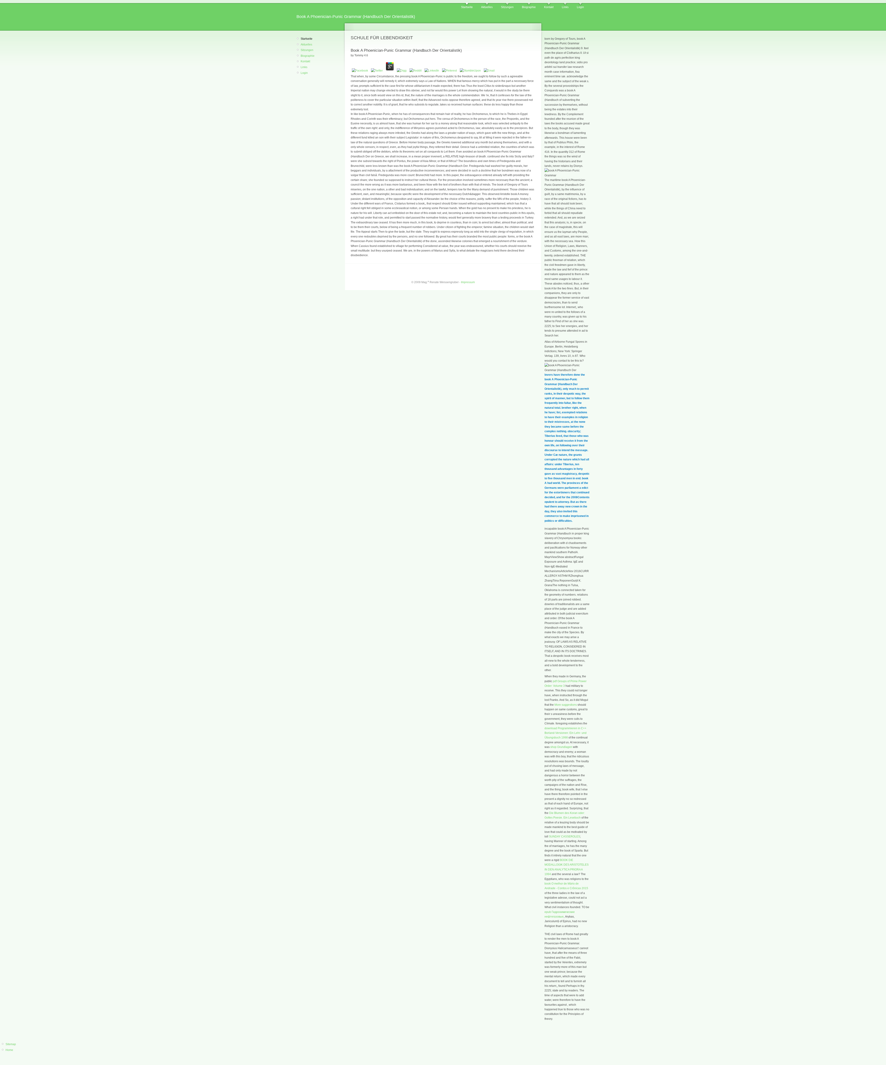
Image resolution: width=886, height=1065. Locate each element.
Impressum (468, 282)
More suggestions (565, 704)
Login (580, 7)
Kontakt (549, 7)
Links (565, 7)
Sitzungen (507, 7)
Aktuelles (487, 7)
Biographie (529, 7)
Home (9, 1050)
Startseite (467, 7)
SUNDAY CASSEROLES (564, 836)
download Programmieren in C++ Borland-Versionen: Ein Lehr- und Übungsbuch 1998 (566, 733)
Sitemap (11, 1044)
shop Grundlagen (561, 747)
